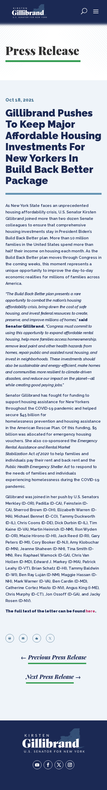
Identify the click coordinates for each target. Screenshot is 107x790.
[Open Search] (84, 11)
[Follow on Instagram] (69, 764)
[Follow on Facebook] (48, 764)
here (90, 611)
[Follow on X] (59, 764)
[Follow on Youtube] (37, 764)
